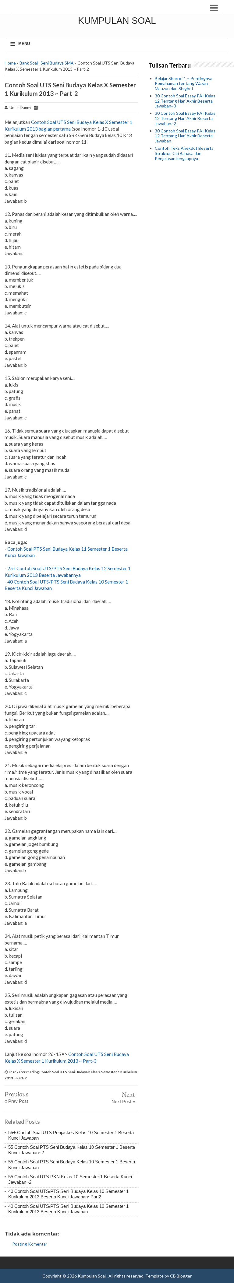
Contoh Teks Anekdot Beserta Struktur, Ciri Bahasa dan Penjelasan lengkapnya (184, 153)
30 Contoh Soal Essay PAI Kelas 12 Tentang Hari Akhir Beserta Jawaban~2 (185, 118)
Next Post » (123, 1101)
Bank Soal (29, 62)
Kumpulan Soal (117, 21)
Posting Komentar (29, 1243)
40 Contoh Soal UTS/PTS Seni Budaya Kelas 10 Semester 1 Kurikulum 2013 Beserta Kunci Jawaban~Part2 (68, 1194)
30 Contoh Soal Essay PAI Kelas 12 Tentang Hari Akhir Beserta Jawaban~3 (185, 101)
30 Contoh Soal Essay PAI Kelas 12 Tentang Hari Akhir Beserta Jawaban (185, 136)
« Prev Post (16, 1101)
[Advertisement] (187, 203)
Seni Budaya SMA (57, 62)
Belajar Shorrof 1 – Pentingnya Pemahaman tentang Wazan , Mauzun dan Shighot (183, 83)
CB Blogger (181, 1275)
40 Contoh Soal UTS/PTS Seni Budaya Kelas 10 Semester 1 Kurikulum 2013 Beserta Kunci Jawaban (68, 1209)
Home (10, 62)
